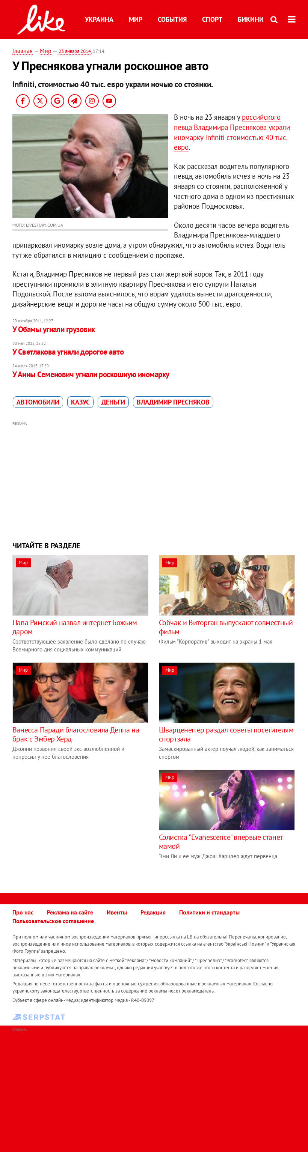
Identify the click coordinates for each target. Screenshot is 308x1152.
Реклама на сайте (70, 912)
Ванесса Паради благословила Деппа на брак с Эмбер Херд (75, 734)
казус (80, 402)
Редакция (153, 912)
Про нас (22, 912)
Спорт (212, 19)
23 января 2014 (75, 51)
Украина (99, 19)
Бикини (251, 19)
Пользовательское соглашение (53, 921)
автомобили (38, 402)
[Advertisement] (154, 480)
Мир (135, 19)
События (172, 19)
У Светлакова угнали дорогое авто (68, 352)
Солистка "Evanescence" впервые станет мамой (220, 841)
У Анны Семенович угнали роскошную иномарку (90, 374)
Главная (22, 50)
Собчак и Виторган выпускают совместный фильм (226, 627)
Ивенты (117, 912)
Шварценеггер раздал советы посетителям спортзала (226, 734)
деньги (113, 402)
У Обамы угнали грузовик (53, 329)
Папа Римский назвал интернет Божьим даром (74, 627)
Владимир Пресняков (173, 402)
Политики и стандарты (209, 912)
